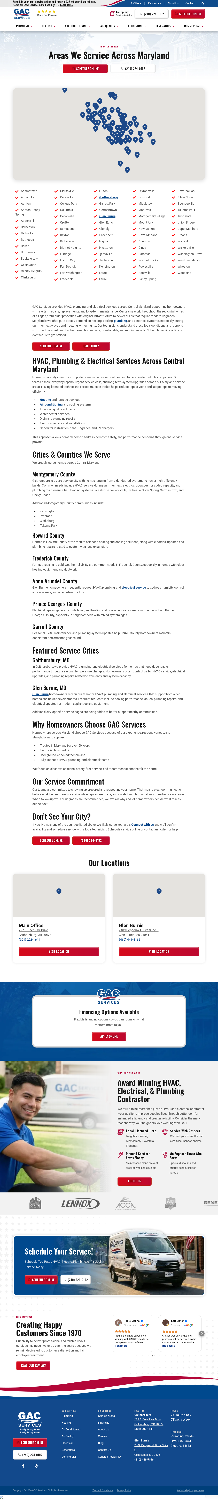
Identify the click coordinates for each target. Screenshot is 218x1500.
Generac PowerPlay (110, 1456)
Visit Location (59, 951)
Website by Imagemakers (190, 1490)
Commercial (192, 26)
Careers (102, 1436)
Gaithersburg (108, 197)
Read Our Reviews (33, 1365)
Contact (189, 3)
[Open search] (202, 3)
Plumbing (22, 26)
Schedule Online (51, 346)
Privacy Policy (124, 1490)
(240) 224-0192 (91, 840)
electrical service (134, 587)
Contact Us (104, 1450)
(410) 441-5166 (129, 939)
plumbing (120, 321)
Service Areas (106, 1415)
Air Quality (107, 26)
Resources (154, 3)
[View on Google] (118, 1322)
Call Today (91, 346)
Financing (103, 1422)
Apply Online (109, 1036)
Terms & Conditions (102, 1490)
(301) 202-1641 (29, 939)
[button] (152, 14)
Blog (101, 1443)
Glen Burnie (107, 216)
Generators (163, 26)
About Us (173, 3)
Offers (137, 3)
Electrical (135, 26)
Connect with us (142, 824)
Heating (47, 26)
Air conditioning (51, 404)
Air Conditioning (76, 26)
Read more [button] (121, 1346)
